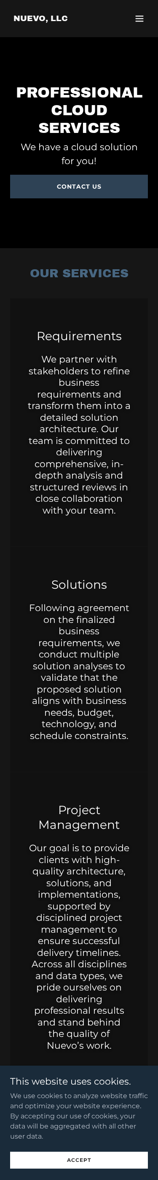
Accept (79, 1160)
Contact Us (79, 186)
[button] (139, 18)
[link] (40, 19)
